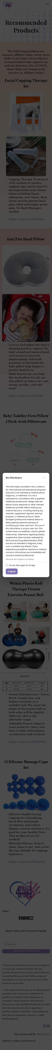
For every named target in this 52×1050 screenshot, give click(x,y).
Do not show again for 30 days (22, 565)
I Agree (11, 571)
